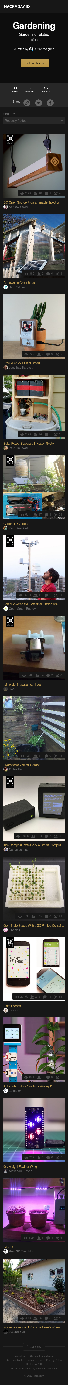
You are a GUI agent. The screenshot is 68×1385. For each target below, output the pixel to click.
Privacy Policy (54, 1360)
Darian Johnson (19, 849)
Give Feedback (14, 1360)
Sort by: (9, 114)
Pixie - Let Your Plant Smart (21, 362)
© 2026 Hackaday (34, 1375)
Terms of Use (34, 1360)
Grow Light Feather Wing (20, 1166)
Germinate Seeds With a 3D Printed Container (34, 925)
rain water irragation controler (22, 684)
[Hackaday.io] (17, 6)
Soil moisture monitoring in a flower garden (31, 1327)
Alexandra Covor (20, 1171)
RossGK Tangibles (21, 1251)
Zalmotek (15, 1090)
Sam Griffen (17, 287)
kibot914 (14, 930)
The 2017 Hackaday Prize (10, 139)
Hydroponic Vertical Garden (21, 764)
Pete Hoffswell (19, 448)
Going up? (35, 1346)
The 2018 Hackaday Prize (10, 460)
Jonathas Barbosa (21, 367)
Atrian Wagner (44, 49)
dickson (14, 1010)
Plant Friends (12, 1005)
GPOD (8, 1246)
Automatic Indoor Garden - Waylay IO (28, 1085)
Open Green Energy (22, 608)
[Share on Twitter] (39, 101)
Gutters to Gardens (16, 523)
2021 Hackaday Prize (10, 541)
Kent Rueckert (18, 528)
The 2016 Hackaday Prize (10, 621)
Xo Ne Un (15, 769)
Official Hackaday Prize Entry (10, 942)
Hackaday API (34, 1364)
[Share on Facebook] (50, 101)
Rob (12, 689)
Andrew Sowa (18, 207)
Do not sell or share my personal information (34, 1368)
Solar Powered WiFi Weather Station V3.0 (31, 603)
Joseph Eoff (17, 1331)
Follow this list (35, 63)
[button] (59, 6)
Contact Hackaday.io (41, 1356)
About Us (20, 1356)
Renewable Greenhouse (19, 282)
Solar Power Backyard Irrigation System (29, 443)
